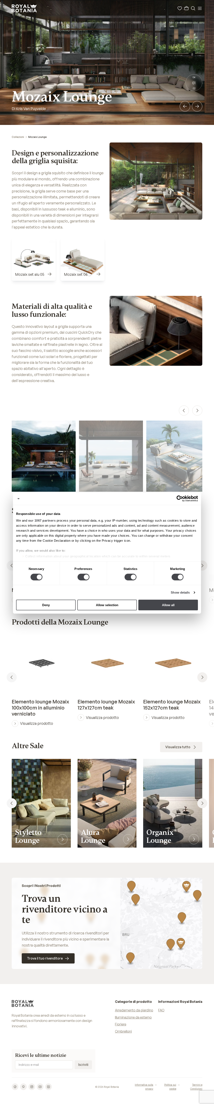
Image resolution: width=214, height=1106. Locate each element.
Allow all (168, 605)
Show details (180, 592)
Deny (46, 605)
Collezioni (18, 137)
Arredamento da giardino (134, 1010)
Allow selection (107, 605)
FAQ (161, 1010)
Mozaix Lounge (37, 137)
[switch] (83, 577)
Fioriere (120, 1024)
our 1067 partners (42, 520)
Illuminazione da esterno (133, 1017)
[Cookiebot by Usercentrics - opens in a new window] (179, 498)
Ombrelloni (123, 1031)
